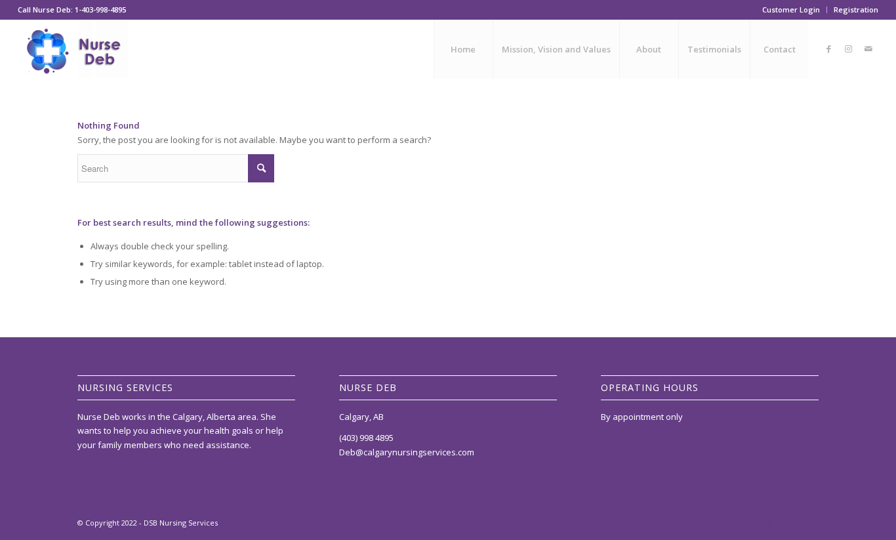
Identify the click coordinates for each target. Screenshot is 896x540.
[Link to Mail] (868, 48)
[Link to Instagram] (849, 48)
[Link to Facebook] (829, 48)
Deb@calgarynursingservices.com (406, 452)
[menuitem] (791, 10)
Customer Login (791, 9)
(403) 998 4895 (366, 438)
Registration (856, 9)
